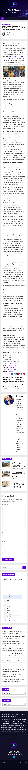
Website (4, 550)
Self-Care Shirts (12, 365)
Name (4, 532)
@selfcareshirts (10, 371)
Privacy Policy (7, 767)
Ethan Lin (11, 32)
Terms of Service (15, 767)
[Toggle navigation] (22, 19)
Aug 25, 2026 (15, 468)
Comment (5, 504)
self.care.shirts (11, 367)
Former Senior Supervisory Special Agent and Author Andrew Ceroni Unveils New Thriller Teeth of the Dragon (9, 383)
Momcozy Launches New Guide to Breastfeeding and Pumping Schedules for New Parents (13, 643)
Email (4, 541)
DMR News (14, 10)
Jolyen (21, 468)
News (8, 24)
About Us (21, 767)
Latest (4, 24)
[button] (25, 18)
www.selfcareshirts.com (13, 363)
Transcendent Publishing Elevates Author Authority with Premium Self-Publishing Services (20, 383)
